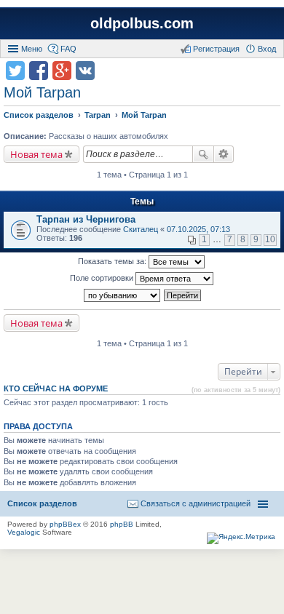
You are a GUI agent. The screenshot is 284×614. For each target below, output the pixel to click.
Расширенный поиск (224, 154)
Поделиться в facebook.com (38, 70)
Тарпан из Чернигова (85, 219)
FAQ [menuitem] (68, 48)
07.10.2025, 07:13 (198, 229)
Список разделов (42, 503)
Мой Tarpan (42, 92)
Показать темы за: (113, 261)
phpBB (121, 524)
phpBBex (65, 524)
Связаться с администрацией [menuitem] (196, 503)
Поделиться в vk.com (85, 70)
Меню (31, 48)
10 (270, 239)
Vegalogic (23, 532)
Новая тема (36, 154)
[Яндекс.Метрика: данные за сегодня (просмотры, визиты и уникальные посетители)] (241, 538)
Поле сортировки (102, 278)
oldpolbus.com (142, 23)
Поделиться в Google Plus (61, 70)
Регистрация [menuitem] (216, 48)
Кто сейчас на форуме (56, 388)
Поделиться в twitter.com (15, 70)
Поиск (203, 154)
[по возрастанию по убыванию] (123, 295)
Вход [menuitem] (267, 48)
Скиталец (140, 229)
